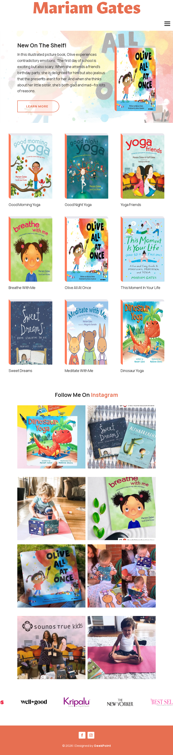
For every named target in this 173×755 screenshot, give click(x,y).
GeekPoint (102, 745)
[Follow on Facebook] (82, 735)
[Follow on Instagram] (91, 735)
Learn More (37, 106)
